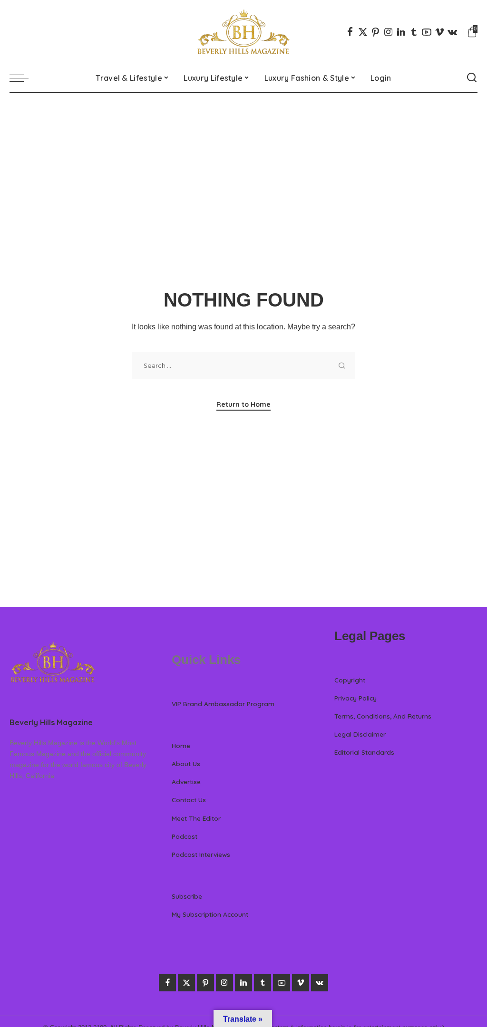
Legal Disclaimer (360, 734)
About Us (186, 763)
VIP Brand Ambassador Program (223, 704)
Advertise (186, 781)
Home (181, 745)
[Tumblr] (414, 32)
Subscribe (187, 896)
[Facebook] (350, 32)
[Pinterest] (375, 32)
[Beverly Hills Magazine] (243, 32)
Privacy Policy (355, 698)
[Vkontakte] (452, 32)
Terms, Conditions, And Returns (382, 716)
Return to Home (243, 404)
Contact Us (189, 800)
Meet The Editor (196, 818)
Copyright (349, 680)
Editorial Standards (364, 752)
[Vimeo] (439, 32)
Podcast (184, 836)
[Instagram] (388, 32)
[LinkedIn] (401, 32)
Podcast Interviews (201, 854)
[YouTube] (426, 32)
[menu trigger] (24, 78)
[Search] (471, 78)
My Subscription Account (210, 914)
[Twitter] (363, 32)
